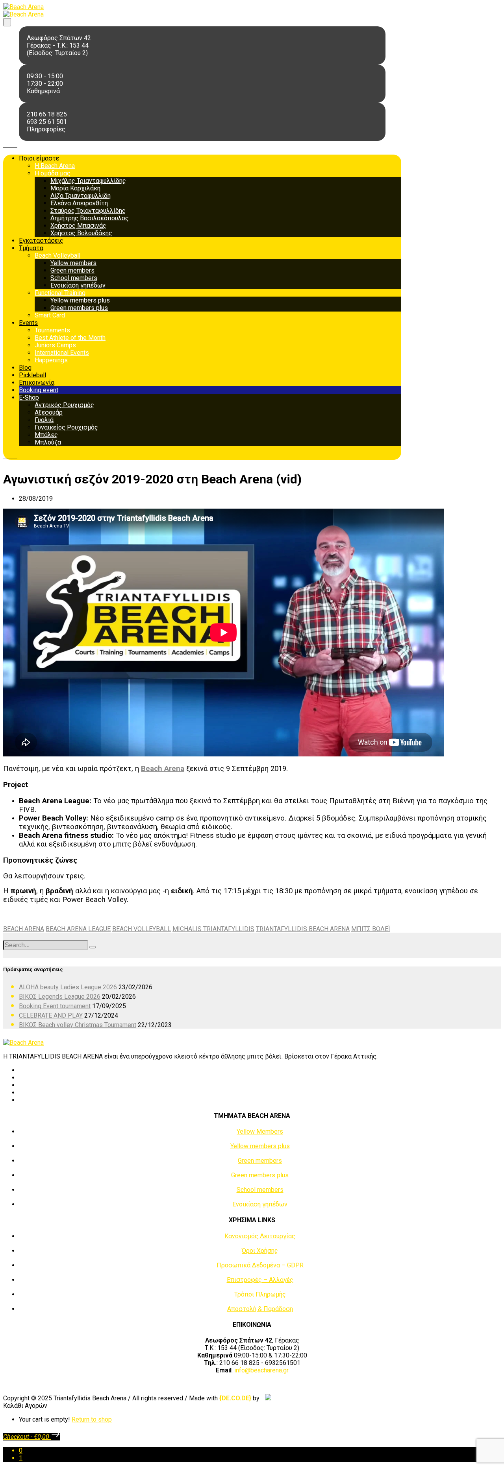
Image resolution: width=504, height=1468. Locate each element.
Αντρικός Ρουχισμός (64, 405)
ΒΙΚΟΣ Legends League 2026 (59, 996)
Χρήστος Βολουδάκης (81, 233)
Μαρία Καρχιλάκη (75, 188)
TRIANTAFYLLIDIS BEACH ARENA (303, 929)
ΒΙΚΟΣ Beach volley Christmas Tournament (77, 1025)
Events (28, 322)
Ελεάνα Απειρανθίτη (79, 203)
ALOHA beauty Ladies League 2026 (68, 987)
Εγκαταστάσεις (41, 240)
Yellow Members (260, 1131)
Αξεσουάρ (49, 412)
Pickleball (32, 375)
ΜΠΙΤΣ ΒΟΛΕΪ (370, 929)
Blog (25, 367)
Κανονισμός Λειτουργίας (259, 1236)
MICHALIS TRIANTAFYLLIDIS (213, 929)
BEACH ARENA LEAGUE (78, 929)
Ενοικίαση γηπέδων (78, 285)
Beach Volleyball (57, 255)
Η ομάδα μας (52, 173)
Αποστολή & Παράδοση (260, 1309)
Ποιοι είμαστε (39, 158)
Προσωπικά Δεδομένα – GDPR (260, 1265)
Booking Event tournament (55, 1006)
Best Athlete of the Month (70, 337)
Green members (72, 270)
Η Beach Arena (55, 166)
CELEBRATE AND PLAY (51, 1015)
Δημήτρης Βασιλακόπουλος (89, 218)
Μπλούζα (48, 442)
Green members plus (79, 308)
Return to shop (92, 1419)
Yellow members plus (80, 300)
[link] (235, 1398)
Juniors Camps (55, 345)
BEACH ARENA (23, 929)
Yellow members (73, 263)
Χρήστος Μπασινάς (78, 225)
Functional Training (60, 293)
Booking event (38, 390)
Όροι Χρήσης (260, 1250)
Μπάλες (46, 435)
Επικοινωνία (36, 382)
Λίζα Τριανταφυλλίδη (80, 195)
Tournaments (52, 330)
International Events (62, 352)
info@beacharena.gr (261, 1370)
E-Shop (29, 397)
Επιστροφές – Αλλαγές (260, 1280)
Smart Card (50, 315)
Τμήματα (31, 248)
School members (73, 278)
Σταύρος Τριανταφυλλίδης (88, 210)
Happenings (51, 360)
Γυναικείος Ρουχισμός (66, 427)
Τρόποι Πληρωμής (260, 1294)
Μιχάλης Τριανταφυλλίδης (88, 180)
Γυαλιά (44, 420)
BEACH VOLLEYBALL (141, 929)
